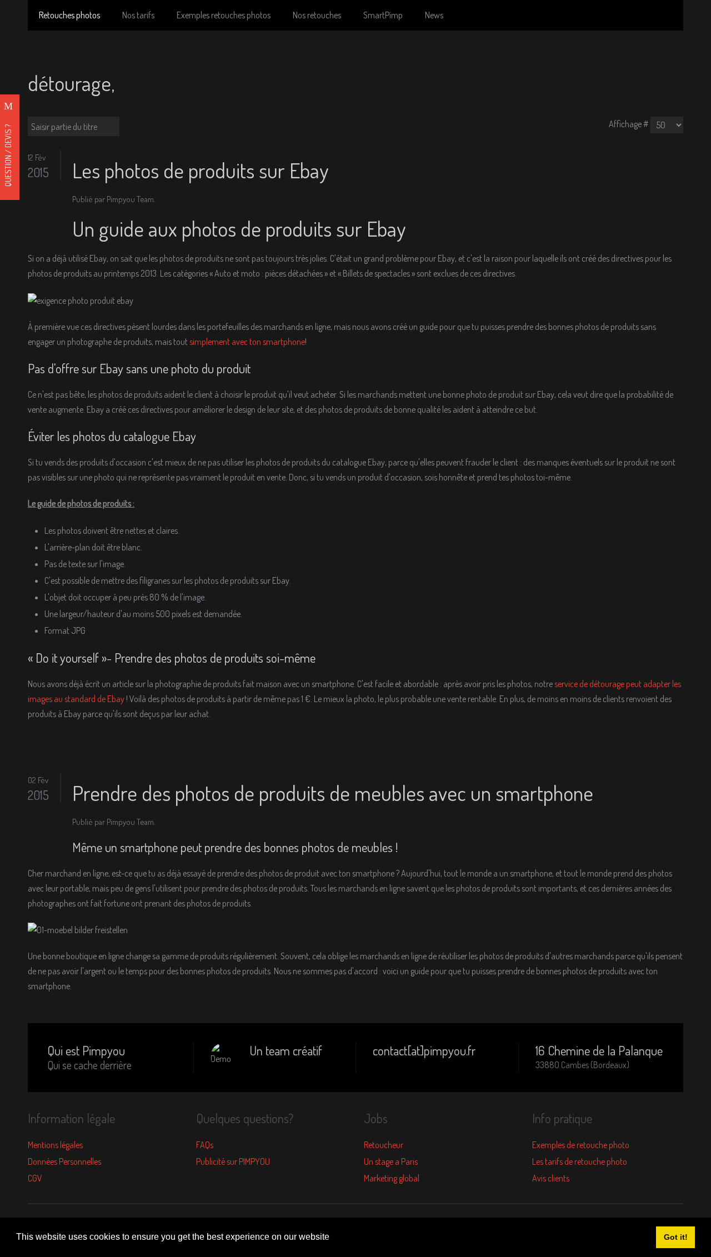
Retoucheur (383, 1144)
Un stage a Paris (391, 1161)
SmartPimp (383, 15)
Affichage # (629, 123)
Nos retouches (317, 15)
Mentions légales (55, 1144)
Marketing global (391, 1178)
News (434, 15)
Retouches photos (69, 15)
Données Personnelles (64, 1161)
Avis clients (550, 1178)
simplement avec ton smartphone (247, 341)
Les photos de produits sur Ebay (200, 170)
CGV (35, 1178)
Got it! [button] (676, 1237)
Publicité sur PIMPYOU (233, 1161)
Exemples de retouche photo (580, 1144)
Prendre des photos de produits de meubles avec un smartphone (332, 792)
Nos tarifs (138, 15)
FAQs (204, 1144)
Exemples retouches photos (224, 15)
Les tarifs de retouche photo (579, 1161)
